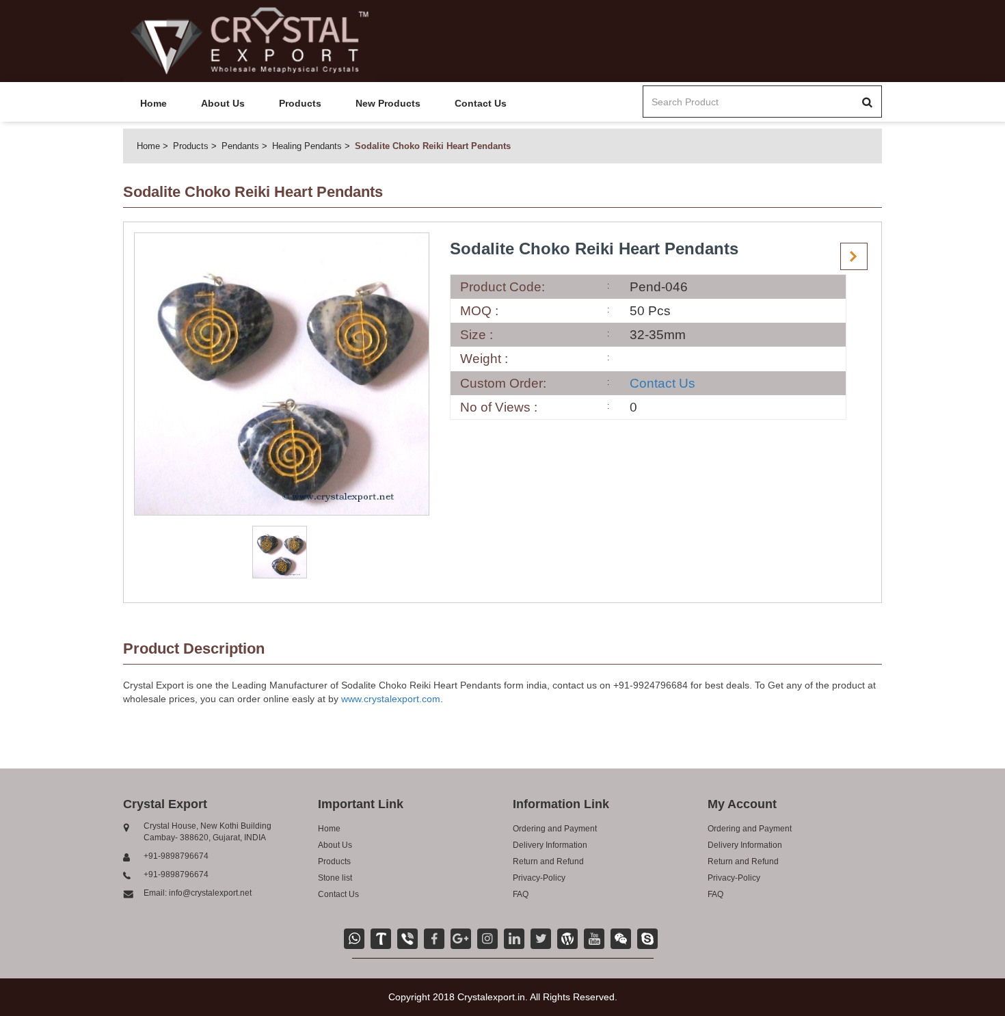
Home (153, 103)
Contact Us (481, 103)
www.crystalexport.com (390, 698)
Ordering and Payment (555, 828)
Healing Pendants (307, 146)
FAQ (520, 894)
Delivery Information (550, 845)
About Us (223, 103)
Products (300, 103)
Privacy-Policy (539, 878)
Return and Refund (548, 861)
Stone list (335, 878)
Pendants (240, 146)
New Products (388, 103)
